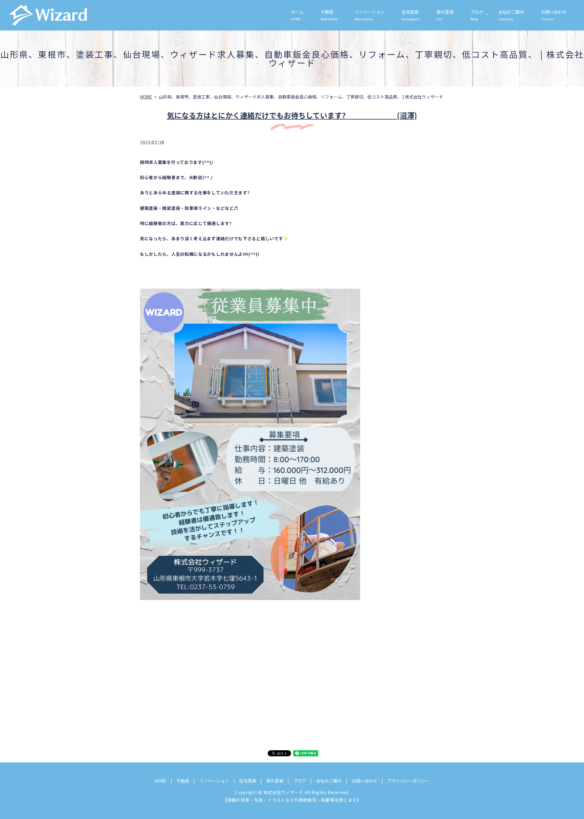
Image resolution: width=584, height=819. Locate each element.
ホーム (297, 15)
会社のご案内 (511, 15)
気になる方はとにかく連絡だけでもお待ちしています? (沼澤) (292, 115)
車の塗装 (445, 15)
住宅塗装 (410, 15)
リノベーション (369, 15)
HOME (146, 97)
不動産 (329, 15)
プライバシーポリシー (408, 781)
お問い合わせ (553, 15)
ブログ (477, 15)
